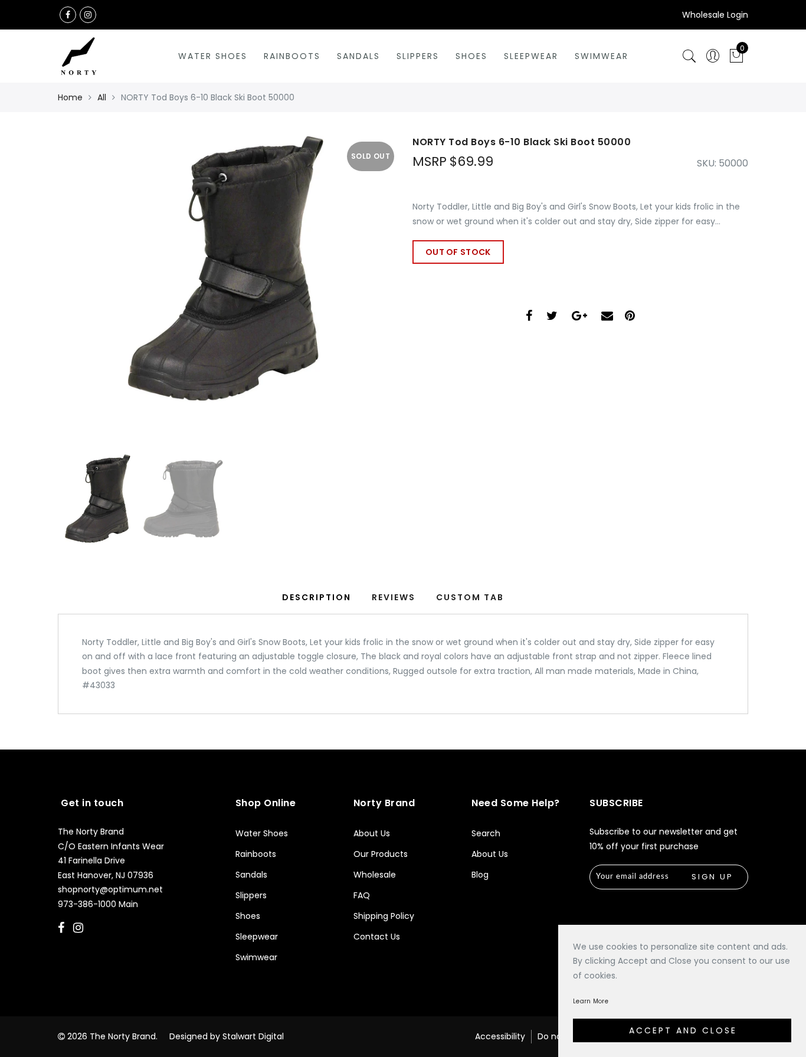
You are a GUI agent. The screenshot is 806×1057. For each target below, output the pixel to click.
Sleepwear (531, 56)
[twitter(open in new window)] (552, 317)
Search (485, 833)
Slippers (418, 56)
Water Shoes (212, 56)
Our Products (380, 854)
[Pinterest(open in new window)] (630, 317)
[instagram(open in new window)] (88, 14)
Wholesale (374, 875)
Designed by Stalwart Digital (226, 1036)
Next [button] (357, 298)
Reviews (393, 597)
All (101, 97)
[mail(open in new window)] (607, 317)
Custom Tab (470, 597)
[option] (226, 292)
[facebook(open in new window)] (68, 14)
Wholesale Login (715, 15)
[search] (689, 56)
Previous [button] (79, 299)
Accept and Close (683, 1030)
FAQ (361, 895)
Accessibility (500, 1036)
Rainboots (292, 56)
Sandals (358, 56)
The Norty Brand (123, 1036)
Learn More (590, 1001)
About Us (371, 833)
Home (70, 97)
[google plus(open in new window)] (579, 317)
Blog (480, 875)
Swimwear (601, 56)
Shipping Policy (383, 916)
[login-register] (713, 56)
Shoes (471, 56)
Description (316, 597)
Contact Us (376, 937)
